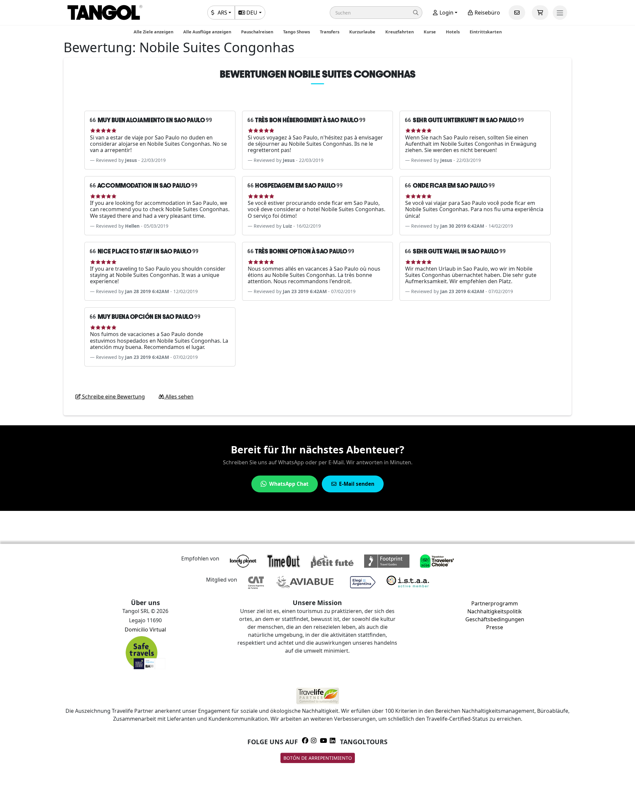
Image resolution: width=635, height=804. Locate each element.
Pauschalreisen (257, 32)
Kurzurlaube (362, 32)
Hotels (453, 32)
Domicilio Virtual (145, 629)
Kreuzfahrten (399, 32)
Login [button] (445, 12)
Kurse (430, 32)
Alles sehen (178, 396)
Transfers (329, 32)
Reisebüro (486, 12)
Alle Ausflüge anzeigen (207, 32)
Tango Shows (296, 32)
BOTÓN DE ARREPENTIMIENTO (317, 758)
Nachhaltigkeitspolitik (494, 611)
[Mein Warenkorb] (540, 12)
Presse (494, 627)
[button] (376, 12)
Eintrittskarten (486, 32)
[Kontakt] (517, 12)
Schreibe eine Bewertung (113, 396)
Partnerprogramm (494, 603)
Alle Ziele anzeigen (153, 32)
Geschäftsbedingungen (494, 619)
